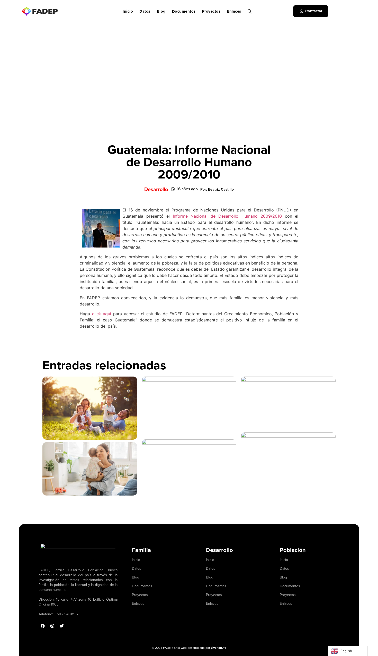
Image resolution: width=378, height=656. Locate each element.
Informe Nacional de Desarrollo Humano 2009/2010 (227, 216)
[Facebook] (43, 626)
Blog (161, 11)
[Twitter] (62, 626)
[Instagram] (52, 626)
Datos (144, 11)
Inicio (128, 11)
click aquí (101, 313)
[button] (217, 189)
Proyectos (211, 11)
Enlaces (234, 11)
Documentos (184, 11)
